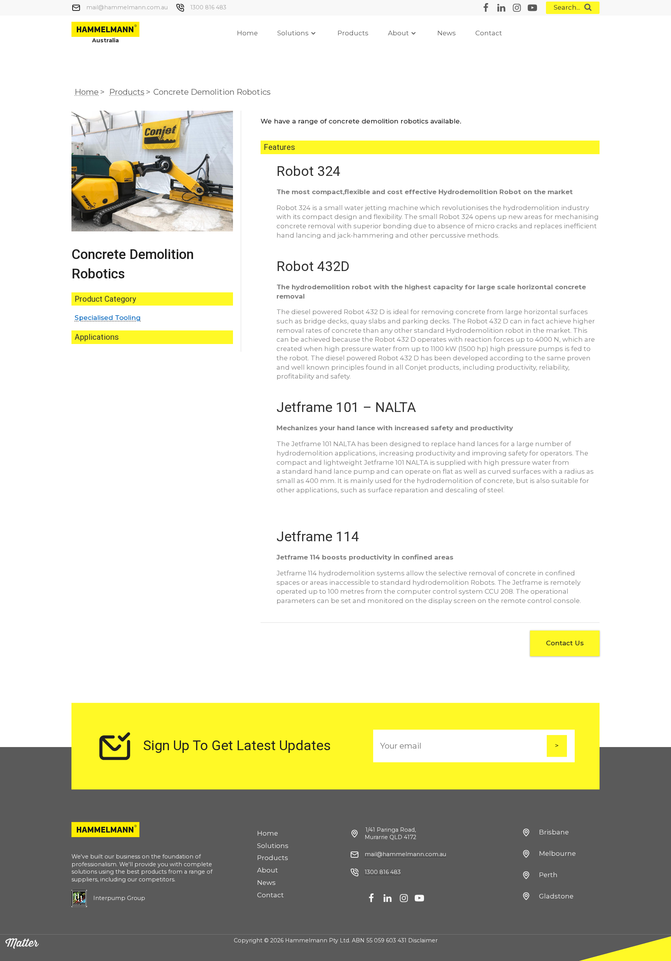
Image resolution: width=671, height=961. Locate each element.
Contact (488, 33)
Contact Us (565, 643)
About (398, 33)
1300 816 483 (208, 7)
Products (353, 33)
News (446, 33)
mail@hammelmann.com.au (127, 7)
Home (247, 33)
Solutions (293, 33)
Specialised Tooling (108, 317)
